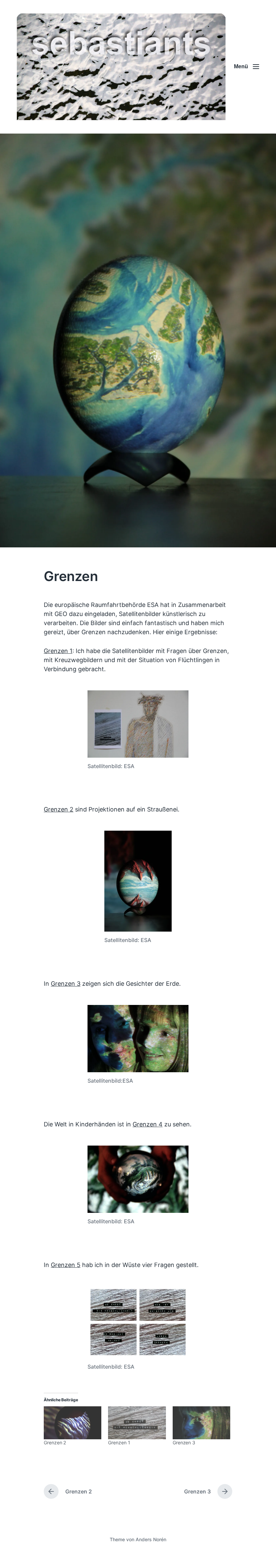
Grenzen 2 (58, 809)
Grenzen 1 (58, 650)
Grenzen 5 (65, 1264)
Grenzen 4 (148, 1124)
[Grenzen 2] (72, 1422)
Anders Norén (151, 1539)
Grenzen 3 (65, 983)
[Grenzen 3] (201, 1422)
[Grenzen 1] (137, 1422)
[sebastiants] (121, 66)
